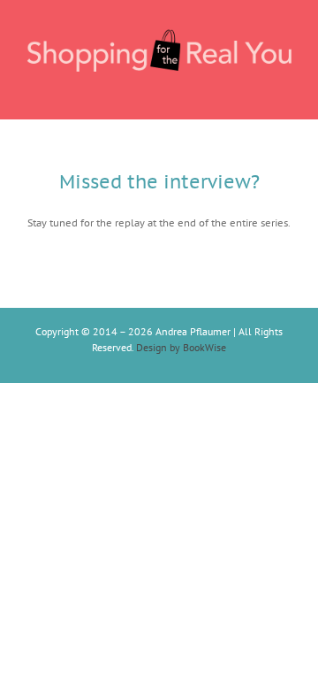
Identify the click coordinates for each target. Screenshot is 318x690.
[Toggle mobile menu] (284, 91)
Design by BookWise (181, 347)
